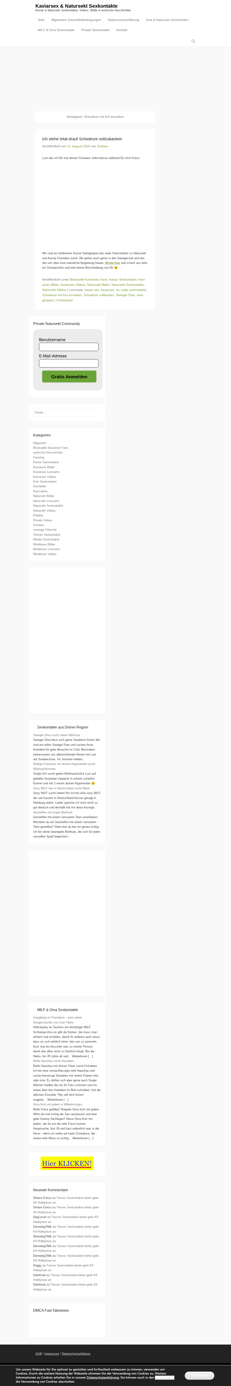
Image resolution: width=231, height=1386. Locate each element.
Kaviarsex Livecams (46, 472)
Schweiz (38, 525)
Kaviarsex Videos (73, 284)
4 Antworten (64, 300)
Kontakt (121, 30)
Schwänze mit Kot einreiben (62, 295)
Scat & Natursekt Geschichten (167, 20)
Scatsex (103, 146)
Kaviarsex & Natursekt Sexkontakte (76, 6)
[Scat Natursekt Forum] (67, 988)
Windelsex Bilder (44, 544)
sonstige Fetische (44, 529)
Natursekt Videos (54, 290)
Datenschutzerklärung (123, 20)
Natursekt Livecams (46, 501)
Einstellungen (164, 1378)
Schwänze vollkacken (99, 295)
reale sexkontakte (133, 290)
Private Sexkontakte (95, 30)
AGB (38, 1353)
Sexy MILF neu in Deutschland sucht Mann (61, 788)
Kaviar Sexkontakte (123, 279)
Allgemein (39, 443)
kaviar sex (92, 290)
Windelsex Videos (45, 554)
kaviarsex (107, 290)
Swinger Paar (125, 295)
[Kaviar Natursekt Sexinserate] (115, 75)
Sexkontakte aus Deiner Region (62, 727)
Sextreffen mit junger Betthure (52, 812)
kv (117, 290)
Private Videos (42, 520)
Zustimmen (200, 1375)
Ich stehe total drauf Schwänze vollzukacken (82, 139)
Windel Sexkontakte (46, 539)
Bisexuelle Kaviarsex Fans (88, 279)
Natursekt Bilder (98, 284)
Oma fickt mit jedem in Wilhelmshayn (57, 1104)
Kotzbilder (39, 486)
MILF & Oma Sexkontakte (56, 30)
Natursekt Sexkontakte (127, 284)
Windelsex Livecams (46, 549)
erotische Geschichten (47, 452)
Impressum (51, 1353)
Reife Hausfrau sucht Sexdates (53, 1061)
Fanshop (38, 457)
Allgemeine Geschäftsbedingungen (76, 20)
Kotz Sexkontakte (45, 481)
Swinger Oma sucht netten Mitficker (56, 735)
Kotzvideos (40, 491)
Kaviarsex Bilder (44, 467)
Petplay (38, 515)
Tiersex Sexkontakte (46, 534)
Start (41, 20)
